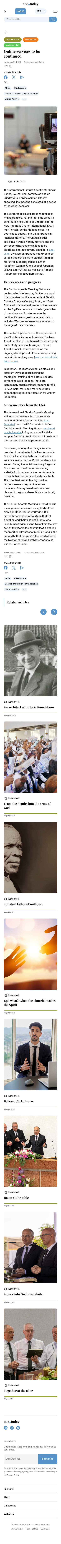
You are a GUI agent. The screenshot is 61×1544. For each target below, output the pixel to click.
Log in (20, 11)
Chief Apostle (20, 88)
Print (6, 66)
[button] (12, 702)
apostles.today (12, 39)
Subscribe (47, 1459)
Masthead (45, 1529)
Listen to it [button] (19, 181)
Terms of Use (32, 1529)
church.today (30, 39)
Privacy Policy (17, 1529)
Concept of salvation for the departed (21, 94)
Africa (7, 88)
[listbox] (41, 11)
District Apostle (12, 99)
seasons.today (12, 45)
